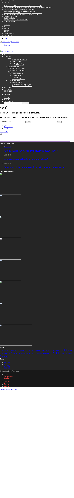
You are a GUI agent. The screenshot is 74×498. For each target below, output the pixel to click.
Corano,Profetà (55, 350)
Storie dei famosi (17, 82)
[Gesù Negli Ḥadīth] (10, 193)
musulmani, (39, 353)
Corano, (45, 349)
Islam (9, 58)
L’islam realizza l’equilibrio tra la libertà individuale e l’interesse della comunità (28, 7)
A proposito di (8, 127)
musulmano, (47, 353)
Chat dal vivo (4, 132)
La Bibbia (15, 77)
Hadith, (64, 350)
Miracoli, (21, 353)
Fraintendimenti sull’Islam (19, 60)
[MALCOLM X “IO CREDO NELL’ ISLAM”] (16, 345)
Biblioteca (8, 87)
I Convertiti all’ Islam (14, 80)
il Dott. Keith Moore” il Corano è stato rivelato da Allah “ (21, 14)
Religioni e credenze (14, 72)
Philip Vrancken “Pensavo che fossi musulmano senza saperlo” (23, 6)
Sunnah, (4, 356)
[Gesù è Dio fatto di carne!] (10, 237)
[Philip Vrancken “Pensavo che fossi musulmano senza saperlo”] (10, 280)
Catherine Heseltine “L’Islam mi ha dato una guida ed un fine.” (23, 13)
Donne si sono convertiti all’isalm (22, 84)
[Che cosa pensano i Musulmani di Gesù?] (10, 215)
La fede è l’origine (9, 21)
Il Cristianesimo (16, 75)
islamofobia (5, 353)
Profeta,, (56, 353)
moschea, (33, 353)
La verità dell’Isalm (17, 63)
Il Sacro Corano (16, 61)
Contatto (8, 91)
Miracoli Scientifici (13, 67)
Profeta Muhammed (18, 65)
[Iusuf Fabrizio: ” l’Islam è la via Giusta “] (10, 302)
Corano (7, 89)
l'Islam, (14, 353)
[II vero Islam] (9, 42)
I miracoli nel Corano (18, 68)
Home (6, 54)
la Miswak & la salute (10, 16)
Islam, (70, 350)
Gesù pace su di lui (17, 73)
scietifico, (70, 353)
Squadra (6, 128)
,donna (4, 349)
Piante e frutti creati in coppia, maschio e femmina (19, 9)
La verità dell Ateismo (18, 79)
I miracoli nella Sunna (18, 70)
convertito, (36, 350)
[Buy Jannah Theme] (6, 51)
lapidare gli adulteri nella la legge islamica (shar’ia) (19, 11)
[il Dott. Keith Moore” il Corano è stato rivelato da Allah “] (10, 323)
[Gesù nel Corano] (10, 258)
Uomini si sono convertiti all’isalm (22, 86)
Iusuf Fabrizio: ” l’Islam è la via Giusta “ (16, 20)
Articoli (7, 56)
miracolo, (26, 353)
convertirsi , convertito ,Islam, (20, 350)
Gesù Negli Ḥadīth (9, 18)
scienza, (64, 353)
